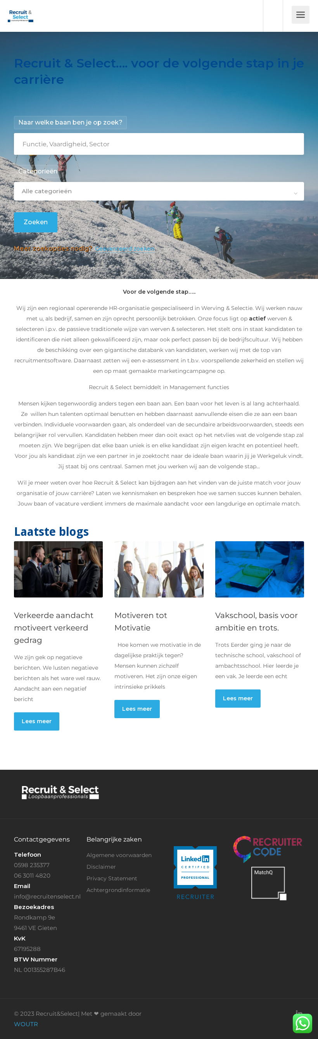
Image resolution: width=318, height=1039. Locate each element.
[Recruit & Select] (20, 10)
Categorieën (37, 171)
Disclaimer (101, 866)
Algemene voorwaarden (119, 855)
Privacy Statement (111, 878)
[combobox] (159, 191)
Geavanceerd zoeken (124, 248)
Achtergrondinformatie (118, 890)
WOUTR (26, 1024)
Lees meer (37, 721)
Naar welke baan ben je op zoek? (70, 122)
